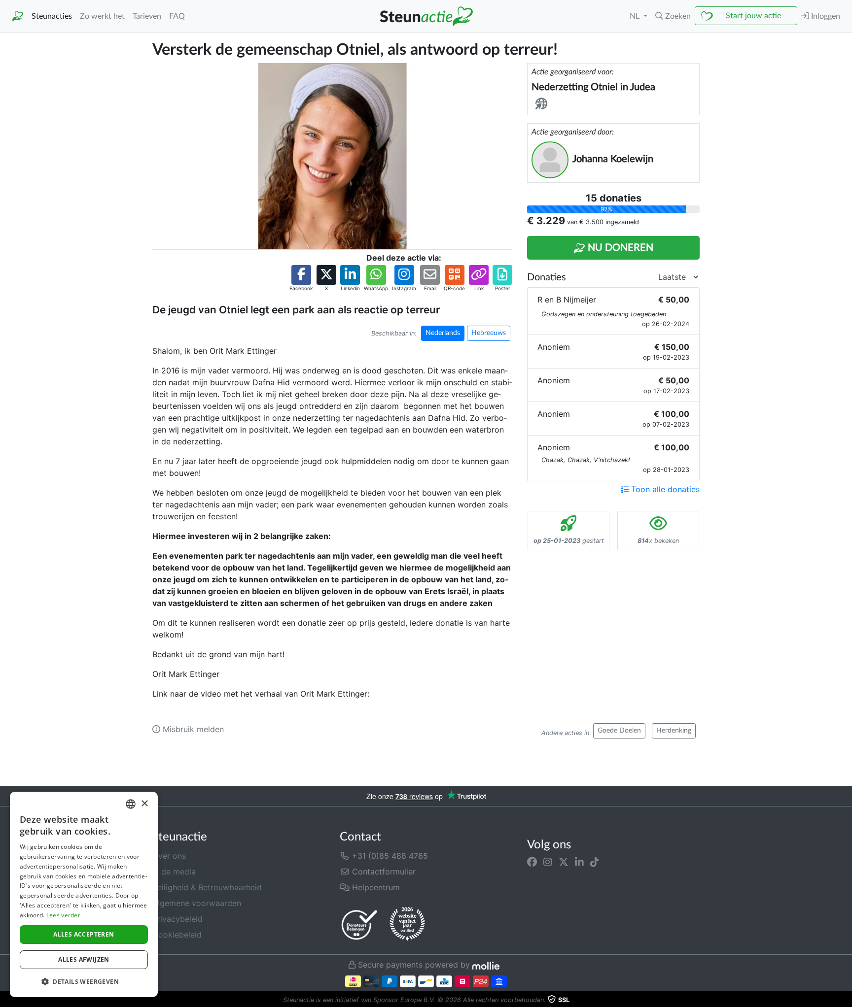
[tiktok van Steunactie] (594, 862)
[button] (673, 16)
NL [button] (635, 16)
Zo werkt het (102, 16)
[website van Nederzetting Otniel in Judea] (543, 104)
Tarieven (147, 16)
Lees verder (63, 915)
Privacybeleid (177, 919)
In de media (174, 871)
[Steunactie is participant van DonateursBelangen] (359, 924)
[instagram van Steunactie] (547, 862)
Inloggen (824, 16)
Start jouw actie (753, 16)
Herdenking (673, 730)
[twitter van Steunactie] (563, 862)
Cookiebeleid (177, 935)
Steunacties (52, 16)
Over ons (169, 856)
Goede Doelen (619, 730)
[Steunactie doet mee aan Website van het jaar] (407, 924)
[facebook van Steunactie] (532, 862)
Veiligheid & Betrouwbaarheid (207, 887)
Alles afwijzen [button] (83, 959)
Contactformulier (383, 871)
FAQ (177, 16)
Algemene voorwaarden (196, 903)
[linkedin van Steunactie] (579, 862)
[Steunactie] (18, 16)
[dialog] (84, 894)
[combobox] (131, 804)
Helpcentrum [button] (375, 887)
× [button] (144, 803)
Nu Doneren (619, 248)
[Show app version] (845, 1000)
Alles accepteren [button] (83, 934)
